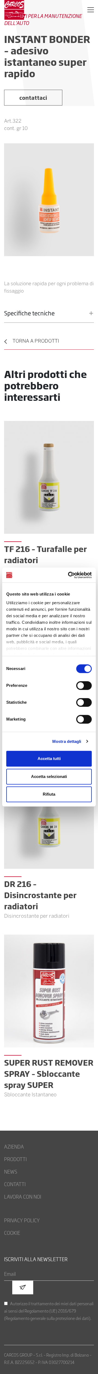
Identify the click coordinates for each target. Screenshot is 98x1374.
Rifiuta (49, 794)
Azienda (14, 1146)
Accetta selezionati (49, 776)
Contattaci (33, 97)
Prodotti (15, 1158)
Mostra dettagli (66, 741)
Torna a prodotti (36, 341)
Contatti (15, 1183)
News (10, 1171)
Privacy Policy (22, 1220)
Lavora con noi (22, 1196)
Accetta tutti (49, 758)
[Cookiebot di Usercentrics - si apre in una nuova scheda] (69, 575)
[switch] (84, 685)
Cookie (12, 1232)
